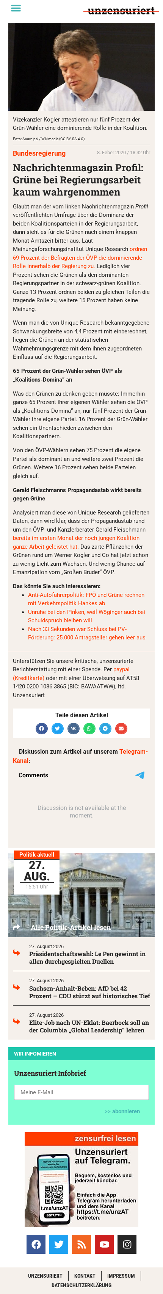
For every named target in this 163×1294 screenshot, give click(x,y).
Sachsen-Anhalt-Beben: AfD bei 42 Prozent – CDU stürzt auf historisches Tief (89, 992)
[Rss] (81, 1244)
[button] (16, 8)
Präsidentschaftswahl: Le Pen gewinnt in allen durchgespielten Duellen (87, 957)
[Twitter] (58, 1244)
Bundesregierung (39, 153)
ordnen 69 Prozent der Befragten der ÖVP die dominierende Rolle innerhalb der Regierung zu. (80, 258)
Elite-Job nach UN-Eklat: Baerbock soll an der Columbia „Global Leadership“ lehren (89, 1026)
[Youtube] (104, 1244)
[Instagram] (127, 1244)
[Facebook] (36, 1244)
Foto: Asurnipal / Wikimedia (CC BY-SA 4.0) (49, 139)
